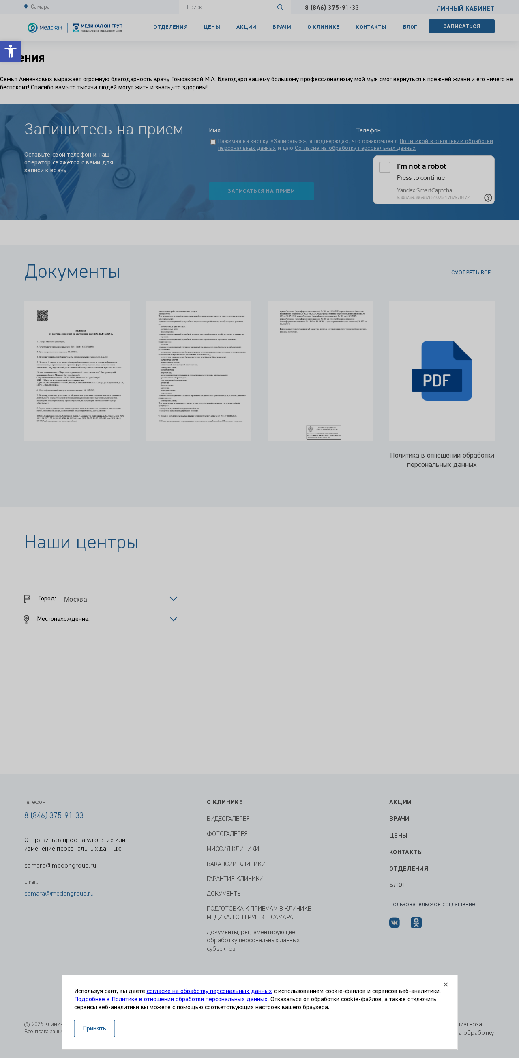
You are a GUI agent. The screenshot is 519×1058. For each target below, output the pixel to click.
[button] (10, 51)
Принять (95, 1029)
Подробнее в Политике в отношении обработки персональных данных (171, 999)
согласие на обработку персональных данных (209, 991)
